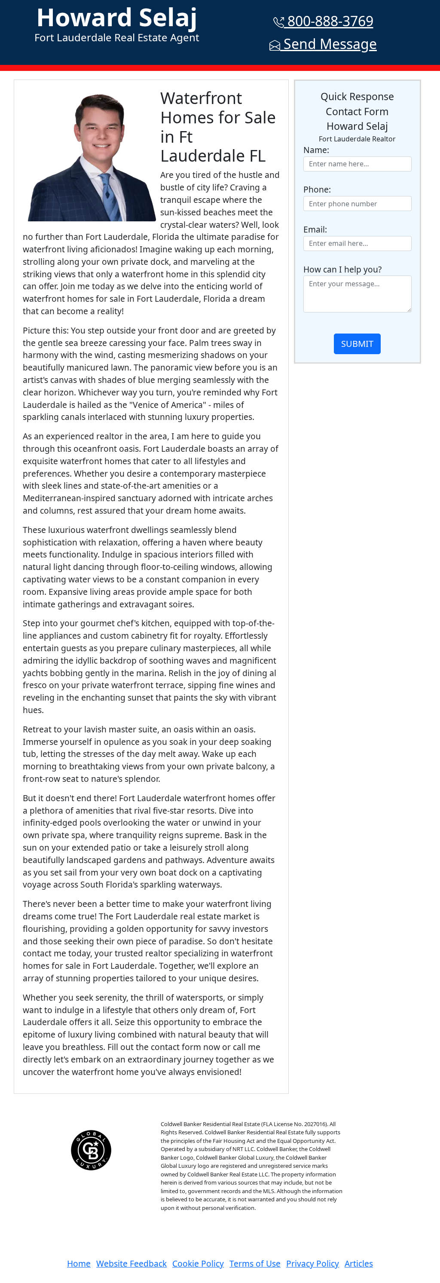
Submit (357, 343)
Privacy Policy (312, 1263)
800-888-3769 (328, 21)
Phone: (317, 189)
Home (79, 1263)
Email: (315, 229)
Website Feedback (131, 1263)
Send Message (328, 43)
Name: (316, 150)
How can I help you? (342, 269)
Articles (359, 1263)
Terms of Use (255, 1263)
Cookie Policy (198, 1263)
